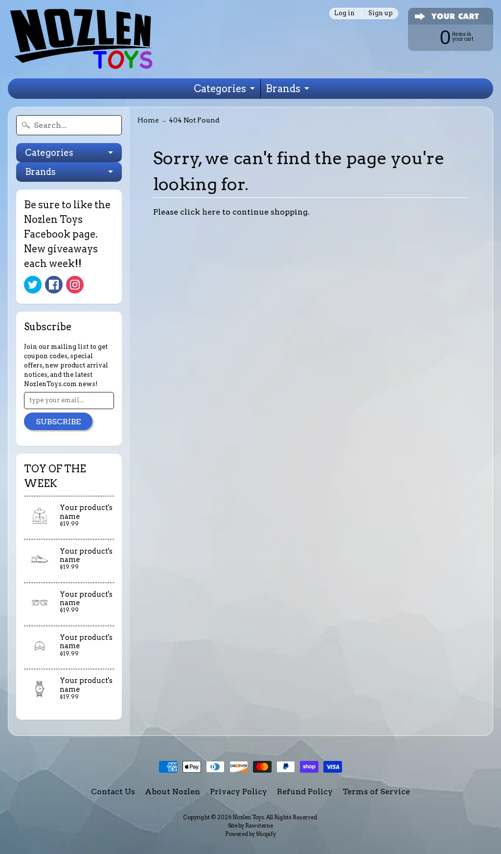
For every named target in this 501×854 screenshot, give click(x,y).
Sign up (380, 13)
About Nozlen (172, 791)
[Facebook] (54, 284)
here (211, 212)
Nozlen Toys (248, 817)
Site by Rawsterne (250, 825)
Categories (220, 89)
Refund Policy (305, 791)
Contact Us (113, 791)
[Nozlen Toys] (81, 39)
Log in (344, 13)
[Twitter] (33, 284)
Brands (283, 89)
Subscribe (58, 421)
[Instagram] (75, 284)
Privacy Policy (238, 791)
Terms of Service (376, 791)
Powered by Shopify (250, 833)
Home (148, 120)
